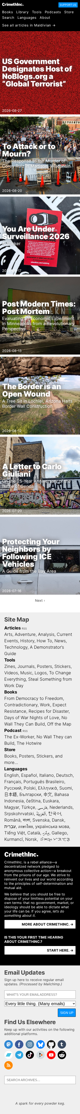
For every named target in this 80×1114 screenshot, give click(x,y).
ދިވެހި (45, 832)
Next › (40, 600)
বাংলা (26, 820)
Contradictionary (21, 704)
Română (12, 820)
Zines (9, 666)
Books (7, 12)
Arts (8, 634)
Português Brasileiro (43, 781)
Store (69, 12)
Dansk (58, 820)
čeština (33, 800)
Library (22, 12)
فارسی (42, 807)
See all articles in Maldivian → (29, 25)
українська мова (52, 826)
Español (29, 775)
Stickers (62, 666)
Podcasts (53, 12)
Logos (41, 672)
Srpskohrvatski (19, 813)
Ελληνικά (47, 788)
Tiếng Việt (14, 832)
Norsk (31, 839)
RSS (24, 628)
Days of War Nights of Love (31, 717)
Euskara (51, 800)
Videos (11, 672)
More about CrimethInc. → (47, 924)
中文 (48, 794)
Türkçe (28, 807)
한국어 (54, 813)
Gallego (59, 832)
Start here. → (60, 950)
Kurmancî (13, 839)
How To (44, 640)
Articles (12, 628)
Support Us (68, 4)
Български (30, 794)
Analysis (46, 634)
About (45, 17)
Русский (12, 788)
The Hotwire (29, 743)
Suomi (65, 788)
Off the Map (59, 724)
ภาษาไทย (25, 826)
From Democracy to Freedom (33, 698)
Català (33, 832)
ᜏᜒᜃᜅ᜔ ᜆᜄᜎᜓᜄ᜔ (54, 839)
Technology (16, 647)
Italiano (46, 775)
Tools (37, 12)
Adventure (25, 634)
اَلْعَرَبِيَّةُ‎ (41, 813)
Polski (30, 788)
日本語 (10, 794)
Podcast (13, 730)
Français (12, 781)
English (11, 775)
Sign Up (66, 1013)
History (27, 640)
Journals (26, 666)
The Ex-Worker (19, 736)
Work (45, 704)
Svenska (40, 820)
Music (26, 672)
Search (8, 17)
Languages (26, 17)
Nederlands (61, 807)
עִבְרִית (10, 826)
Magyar (11, 807)
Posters (44, 666)
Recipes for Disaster (49, 711)
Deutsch (64, 775)
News (60, 640)
